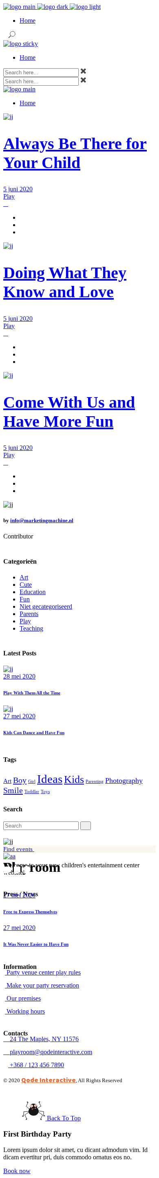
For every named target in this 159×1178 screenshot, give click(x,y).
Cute (26, 584)
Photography (124, 780)
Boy (19, 780)
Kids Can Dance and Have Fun (33, 732)
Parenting (95, 781)
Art (24, 577)
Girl (31, 781)
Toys (45, 791)
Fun (25, 599)
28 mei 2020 (19, 676)
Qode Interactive (48, 1080)
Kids (74, 779)
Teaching (31, 628)
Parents (29, 613)
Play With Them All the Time (31, 692)
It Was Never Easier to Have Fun (35, 944)
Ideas (49, 778)
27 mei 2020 (19, 716)
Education (33, 591)
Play (9, 196)
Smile (13, 790)
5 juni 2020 (18, 189)
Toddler (31, 791)
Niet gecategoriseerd (46, 606)
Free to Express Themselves (30, 911)
